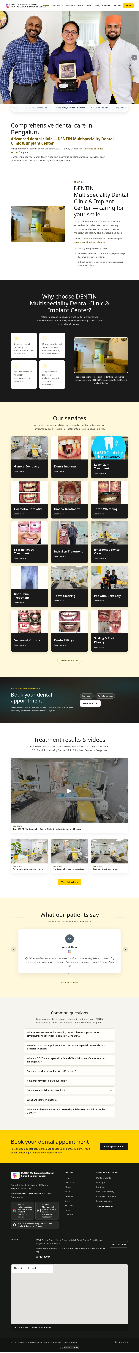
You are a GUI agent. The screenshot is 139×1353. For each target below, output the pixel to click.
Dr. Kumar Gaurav (32, 1193)
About (80, 5)
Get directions (119, 1244)
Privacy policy (121, 1342)
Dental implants (105, 696)
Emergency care (104, 1201)
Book (128, 5)
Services (56, 5)
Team (88, 5)
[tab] (67, 101)
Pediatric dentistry (105, 1191)
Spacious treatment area (105, 869)
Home (46, 5)
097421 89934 (43, 1257)
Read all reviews (69, 982)
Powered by (71, 1347)
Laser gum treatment (106, 1196)
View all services (69, 660)
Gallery (96, 5)
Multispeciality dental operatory (68, 869)
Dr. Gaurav (86, 238)
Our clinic (70, 5)
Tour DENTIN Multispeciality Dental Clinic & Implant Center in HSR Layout (47, 829)
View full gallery (69, 882)
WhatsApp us (90, 703)
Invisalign (86, 696)
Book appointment (114, 1146)
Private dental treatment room (28, 869)
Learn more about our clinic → (89, 242)
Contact (117, 5)
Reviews (106, 5)
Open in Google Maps (41, 1327)
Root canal (101, 1187)
